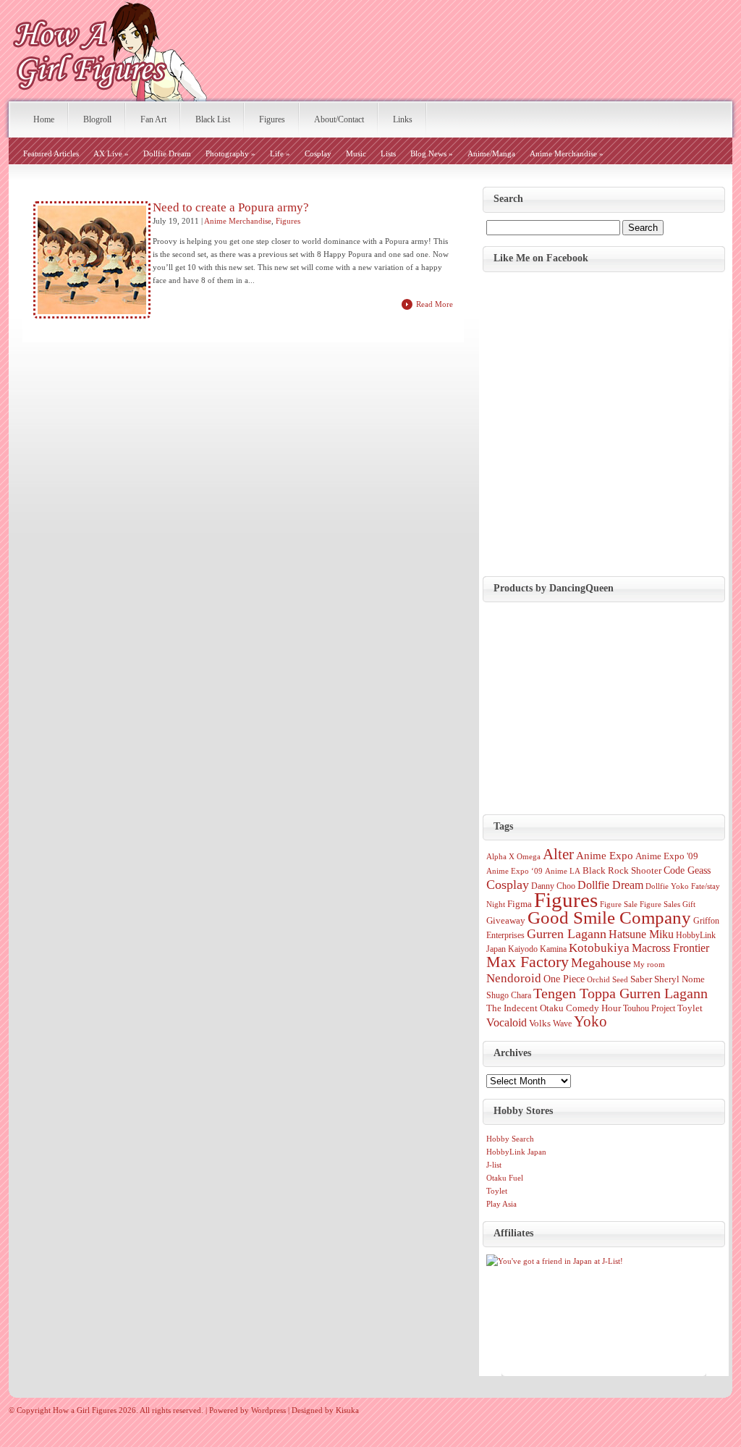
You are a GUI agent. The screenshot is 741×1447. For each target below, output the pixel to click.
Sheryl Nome (679, 979)
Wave (562, 1023)
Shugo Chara (508, 995)
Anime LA (562, 871)
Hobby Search (510, 1138)
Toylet (690, 1008)
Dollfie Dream (167, 153)
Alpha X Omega (513, 857)
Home (43, 119)
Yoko (590, 1021)
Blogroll (97, 119)
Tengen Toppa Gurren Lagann (620, 993)
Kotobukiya (599, 948)
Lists (388, 153)
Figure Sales (660, 904)
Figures (272, 119)
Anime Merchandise (567, 153)
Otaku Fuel (504, 1177)
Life (280, 153)
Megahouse (601, 962)
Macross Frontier (670, 948)
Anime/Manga (491, 153)
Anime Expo (604, 855)
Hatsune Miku (641, 934)
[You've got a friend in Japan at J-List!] (554, 1261)
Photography (230, 153)
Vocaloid (506, 1022)
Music (356, 153)
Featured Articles (51, 153)
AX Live (111, 153)
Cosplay (318, 153)
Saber (641, 979)
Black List (212, 119)
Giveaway (505, 920)
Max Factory (527, 962)
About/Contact (339, 119)
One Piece (564, 978)
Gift (688, 904)
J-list (493, 1164)
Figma (519, 903)
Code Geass (687, 870)
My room (649, 965)
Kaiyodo (523, 949)
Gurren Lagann (566, 934)
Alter (558, 854)
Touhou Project (649, 1008)
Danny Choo (553, 886)
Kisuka (347, 1410)
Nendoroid (513, 978)
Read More (434, 304)
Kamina (553, 949)
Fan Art (153, 119)
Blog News (431, 153)
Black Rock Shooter (622, 870)
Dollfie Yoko (667, 886)
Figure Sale (619, 904)
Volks (540, 1023)
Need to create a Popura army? (231, 207)
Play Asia (501, 1203)
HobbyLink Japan (516, 1151)
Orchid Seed (607, 980)
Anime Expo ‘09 (514, 871)
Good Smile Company (609, 917)
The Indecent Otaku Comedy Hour (553, 1008)
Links (402, 119)
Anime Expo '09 (666, 856)
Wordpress (268, 1410)
